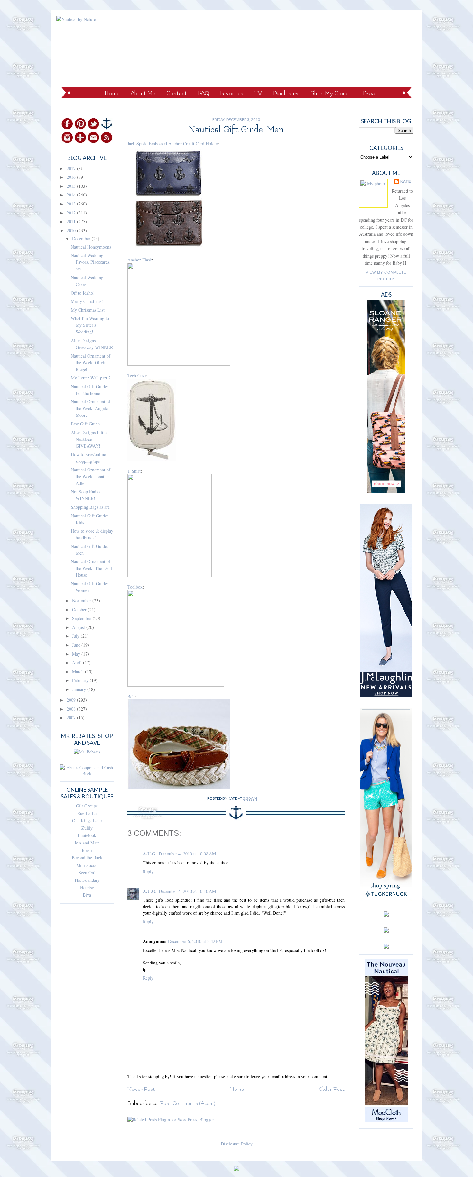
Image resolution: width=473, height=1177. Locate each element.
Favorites (231, 93)
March (78, 672)
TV (258, 93)
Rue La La (87, 813)
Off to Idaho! (83, 293)
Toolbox (135, 587)
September (82, 618)
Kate (405, 181)
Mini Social (86, 865)
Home (112, 93)
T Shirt (134, 471)
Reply (148, 872)
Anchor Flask (139, 260)
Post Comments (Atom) (187, 1103)
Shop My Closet (331, 93)
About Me (143, 93)
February (81, 680)
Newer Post (141, 1089)
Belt (131, 696)
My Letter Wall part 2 (91, 378)
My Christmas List (88, 310)
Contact (176, 93)
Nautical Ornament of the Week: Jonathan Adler (91, 476)
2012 (72, 213)
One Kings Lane (87, 820)
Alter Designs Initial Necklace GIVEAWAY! (89, 439)
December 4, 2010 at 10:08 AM (187, 854)
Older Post (332, 1089)
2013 (72, 204)
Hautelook (87, 835)
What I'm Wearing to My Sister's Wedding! (90, 325)
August (79, 627)
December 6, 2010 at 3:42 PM (195, 941)
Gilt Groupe (87, 806)
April (77, 663)
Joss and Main (87, 843)
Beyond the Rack (87, 857)
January (79, 689)
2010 (72, 230)
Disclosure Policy (237, 1144)
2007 (72, 718)
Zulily (87, 828)
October (80, 610)
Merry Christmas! (87, 301)
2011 (72, 221)
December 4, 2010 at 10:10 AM (187, 891)
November (82, 601)
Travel (370, 93)
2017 (72, 168)
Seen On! (87, 873)
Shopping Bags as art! (91, 507)
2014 (72, 195)
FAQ (203, 93)
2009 (72, 700)
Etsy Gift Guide (85, 424)
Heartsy (87, 887)
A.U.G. (150, 853)
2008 (72, 709)
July (76, 636)
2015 (72, 186)
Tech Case (136, 375)
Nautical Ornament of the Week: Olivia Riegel (90, 362)
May (76, 654)
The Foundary (87, 880)
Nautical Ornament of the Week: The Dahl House (91, 568)
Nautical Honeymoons (91, 247)
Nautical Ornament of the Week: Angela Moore (90, 408)
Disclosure (286, 93)
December (82, 238)
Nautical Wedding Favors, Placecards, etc (91, 262)
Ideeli (87, 850)
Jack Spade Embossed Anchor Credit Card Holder (172, 144)
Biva (87, 895)
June (76, 645)
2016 (72, 177)
